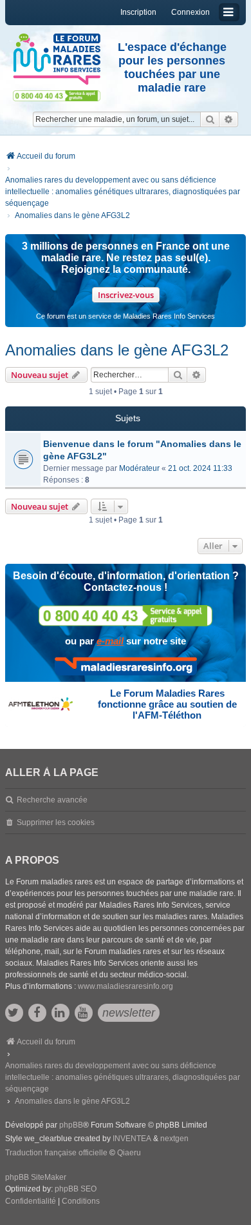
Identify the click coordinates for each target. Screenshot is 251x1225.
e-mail (110, 640)
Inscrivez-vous (126, 295)
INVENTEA (132, 1138)
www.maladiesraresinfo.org (125, 986)
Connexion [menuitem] (190, 12)
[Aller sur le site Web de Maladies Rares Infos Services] (126, 666)
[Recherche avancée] (228, 119)
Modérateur (139, 468)
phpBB (71, 1125)
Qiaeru (129, 1152)
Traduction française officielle (56, 1152)
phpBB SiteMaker (35, 1177)
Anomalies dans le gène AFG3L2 (116, 350)
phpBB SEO (76, 1188)
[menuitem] (30, 1202)
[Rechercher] (209, 119)
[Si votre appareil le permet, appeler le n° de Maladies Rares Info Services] (125, 615)
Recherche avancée (52, 799)
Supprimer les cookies (56, 822)
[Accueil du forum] (56, 59)
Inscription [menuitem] (138, 12)
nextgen (174, 1138)
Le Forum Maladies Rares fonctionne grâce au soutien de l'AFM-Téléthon (167, 704)
